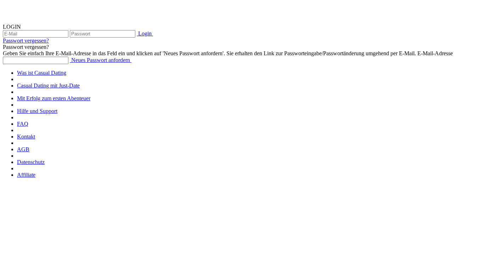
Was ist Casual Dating (41, 73)
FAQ (22, 124)
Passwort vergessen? (26, 41)
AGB (23, 149)
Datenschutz (31, 162)
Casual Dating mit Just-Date (48, 86)
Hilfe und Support (37, 111)
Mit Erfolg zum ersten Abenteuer (53, 98)
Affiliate (26, 175)
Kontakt (26, 137)
